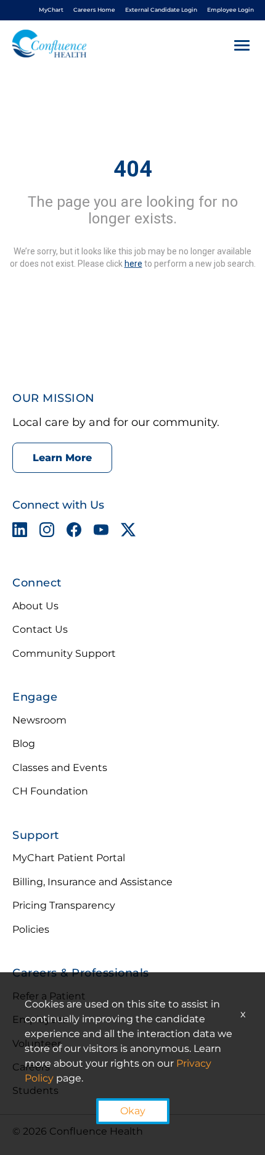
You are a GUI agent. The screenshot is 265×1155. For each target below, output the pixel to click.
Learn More (62, 458)
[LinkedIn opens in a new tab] (19, 532)
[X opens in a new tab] (128, 532)
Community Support (64, 653)
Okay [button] (132, 1111)
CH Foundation (50, 791)
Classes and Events (59, 767)
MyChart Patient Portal (68, 858)
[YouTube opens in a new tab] (101, 532)
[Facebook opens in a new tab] (74, 532)
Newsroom (39, 720)
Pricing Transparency (63, 905)
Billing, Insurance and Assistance (92, 882)
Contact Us (40, 629)
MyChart (51, 9)
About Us (35, 606)
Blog (23, 743)
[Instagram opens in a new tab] (46, 532)
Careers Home (94, 9)
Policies (30, 929)
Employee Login (230, 9)
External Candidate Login (161, 9)
